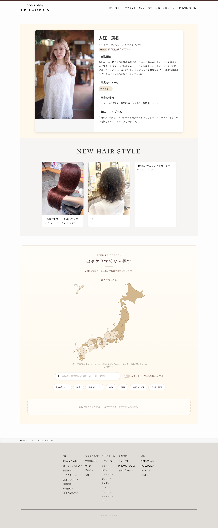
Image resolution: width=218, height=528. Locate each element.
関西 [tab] (123, 387)
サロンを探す (92, 456)
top (64, 456)
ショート (105, 466)
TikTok (143, 475)
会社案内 (123, 456)
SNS (143, 456)
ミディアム (106, 474)
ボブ (104, 470)
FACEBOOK (146, 466)
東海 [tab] (111, 387)
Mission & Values (71, 461)
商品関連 (67, 470)
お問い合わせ (124, 470)
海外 (87, 475)
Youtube (144, 470)
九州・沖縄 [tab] (157, 387)
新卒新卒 (67, 484)
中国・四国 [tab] (138, 387)
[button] (80, 358)
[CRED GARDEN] (35, 8)
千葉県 (88, 470)
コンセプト (123, 461)
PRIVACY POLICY (126, 466)
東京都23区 (90, 461)
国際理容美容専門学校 (119, 49)
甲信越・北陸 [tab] (94, 387)
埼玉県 (88, 466)
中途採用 (67, 488)
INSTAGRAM (146, 461)
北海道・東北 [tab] (62, 387)
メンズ (105, 487)
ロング (105, 483)
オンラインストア (71, 466)
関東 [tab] (78, 387)
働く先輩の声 (69, 493)
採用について (69, 479)
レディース (107, 461)
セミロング (106, 479)
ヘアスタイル (69, 475)
